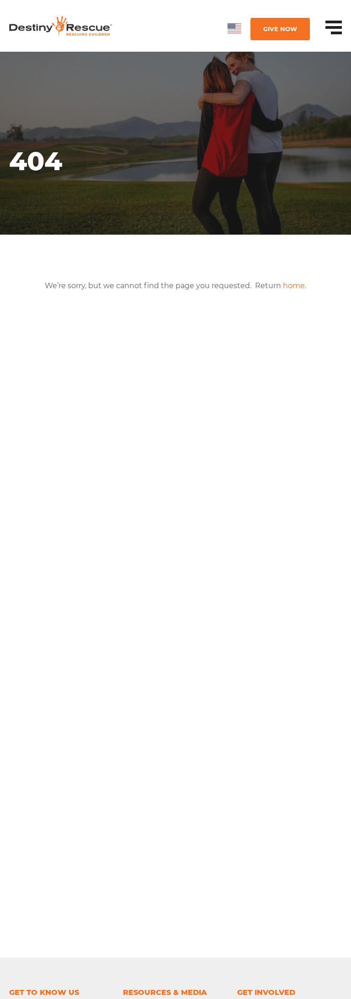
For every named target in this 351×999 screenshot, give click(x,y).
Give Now (280, 28)
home (294, 285)
